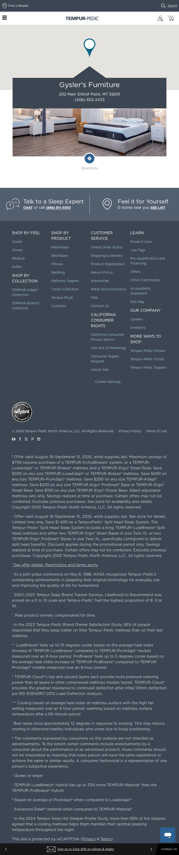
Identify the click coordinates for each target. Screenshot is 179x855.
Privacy (89, 839)
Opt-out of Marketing (108, 348)
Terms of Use (156, 431)
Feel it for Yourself (143, 201)
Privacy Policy (130, 431)
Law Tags (137, 250)
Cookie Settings (108, 382)
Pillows (57, 264)
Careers (136, 319)
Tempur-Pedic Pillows (147, 351)
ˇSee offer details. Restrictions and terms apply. (55, 565)
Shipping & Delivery (107, 256)
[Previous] (6, 849)
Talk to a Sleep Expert (53, 201)
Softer (17, 267)
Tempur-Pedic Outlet (147, 359)
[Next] (151, 849)
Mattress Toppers (65, 281)
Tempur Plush (62, 297)
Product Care (141, 242)
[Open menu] (4, 18)
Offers (135, 272)
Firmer (17, 250)
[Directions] (89, 158)
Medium (18, 258)
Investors (137, 328)
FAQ (94, 297)
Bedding (58, 272)
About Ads (99, 369)
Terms (105, 839)
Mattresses (60, 247)
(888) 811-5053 (58, 207)
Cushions (58, 306)
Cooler (17, 242)
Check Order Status (107, 247)
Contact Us (100, 306)
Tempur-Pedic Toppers (148, 367)
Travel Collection (65, 289)
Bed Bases (59, 256)
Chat (28, 207)
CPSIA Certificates (145, 280)
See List (158, 207)
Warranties (100, 281)
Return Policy (102, 272)
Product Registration (108, 264)
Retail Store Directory (108, 289)
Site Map (137, 302)
